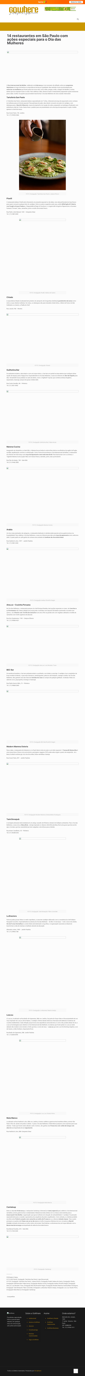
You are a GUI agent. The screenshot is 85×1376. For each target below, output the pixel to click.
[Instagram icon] (64, 1371)
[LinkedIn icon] (62, 1371)
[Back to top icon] (76, 1371)
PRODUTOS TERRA (76, 2)
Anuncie (31, 1326)
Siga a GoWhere (34, 1339)
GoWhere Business (53, 1328)
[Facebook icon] (57, 1371)
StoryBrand (37, 1371)
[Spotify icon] (66, 1371)
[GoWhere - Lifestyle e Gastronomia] (23, 10)
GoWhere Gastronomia (51, 1323)
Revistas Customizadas (33, 1335)
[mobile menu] (9, 19)
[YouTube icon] (60, 1371)
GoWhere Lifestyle (52, 1318)
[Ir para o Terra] (42, 2)
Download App (33, 1330)
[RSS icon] (68, 1371)
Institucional (32, 1318)
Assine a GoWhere (34, 1322)
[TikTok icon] (71, 1371)
